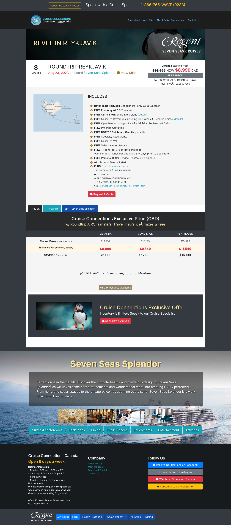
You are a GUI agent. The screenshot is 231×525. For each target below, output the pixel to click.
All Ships (136, 516)
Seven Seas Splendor (100, 73)
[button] (35, 208)
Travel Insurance (111, 166)
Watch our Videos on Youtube (177, 479)
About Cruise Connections (170, 20)
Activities (192, 430)
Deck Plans (76, 430)
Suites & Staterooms (47, 430)
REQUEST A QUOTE (116, 321)
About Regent (115, 516)
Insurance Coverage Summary (113, 186)
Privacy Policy (95, 463)
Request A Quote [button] (103, 194)
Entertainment (168, 430)
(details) (143, 114)
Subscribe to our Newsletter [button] (176, 486)
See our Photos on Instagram (175, 472)
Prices (75, 516)
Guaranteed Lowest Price (141, 20)
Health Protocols (92, 516)
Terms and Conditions (99, 470)
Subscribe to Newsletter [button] (64, 5)
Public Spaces (117, 430)
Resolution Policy (137, 186)
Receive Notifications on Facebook (176, 464)
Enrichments (143, 430)
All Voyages (63, 516)
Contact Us (194, 20)
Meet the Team (95, 466)
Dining (95, 430)
